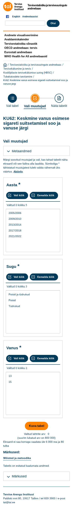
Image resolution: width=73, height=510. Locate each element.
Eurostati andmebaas (18, 52)
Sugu (11, 266)
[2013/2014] (33, 225)
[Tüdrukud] (33, 306)
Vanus (12, 348)
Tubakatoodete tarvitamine (17, 76)
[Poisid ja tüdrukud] (33, 294)
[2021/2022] (33, 236)
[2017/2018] (33, 231)
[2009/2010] (33, 219)
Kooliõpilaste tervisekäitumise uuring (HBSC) (27, 72)
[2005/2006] (33, 213)
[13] (33, 376)
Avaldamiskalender (16, 39)
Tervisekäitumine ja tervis (17, 68)
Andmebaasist (30, 16)
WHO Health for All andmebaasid (25, 56)
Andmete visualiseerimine (21, 35)
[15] (33, 382)
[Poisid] (33, 300)
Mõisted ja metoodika (17, 457)
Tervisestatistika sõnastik (20, 43)
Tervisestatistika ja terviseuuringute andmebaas (35, 65)
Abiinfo (18, 171)
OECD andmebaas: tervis (20, 47)
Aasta (11, 185)
